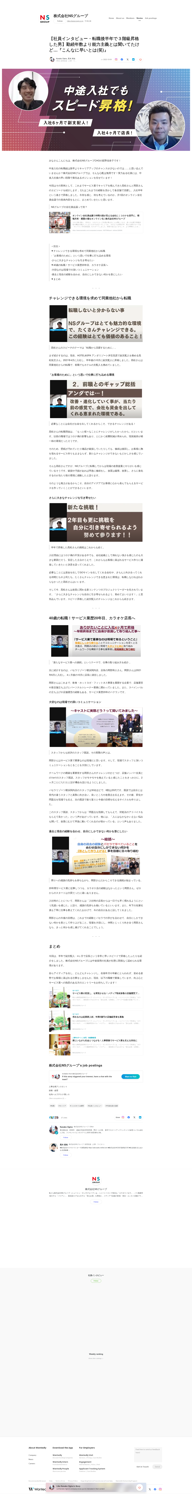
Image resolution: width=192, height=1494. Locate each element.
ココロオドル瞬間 (77, 1106)
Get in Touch (142, 1466)
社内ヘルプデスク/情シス (59, 1094)
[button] (37, 1447)
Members (130, 18)
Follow (60, 21)
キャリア (63, 1106)
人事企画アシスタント (58, 1086)
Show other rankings (95, 1358)
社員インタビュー (95, 1106)
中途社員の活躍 (112, 1106)
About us (120, 18)
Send (157, 1466)
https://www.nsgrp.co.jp (75, 21)
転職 (52, 1106)
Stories (139, 18)
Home (111, 18)
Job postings (151, 18)
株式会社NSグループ (71, 16)
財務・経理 (53, 1090)
